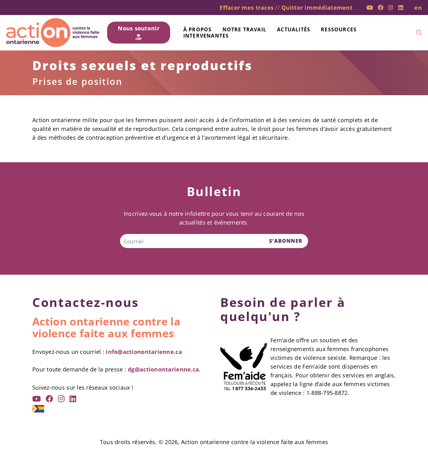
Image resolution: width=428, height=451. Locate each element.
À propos (197, 29)
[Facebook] (381, 7)
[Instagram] (390, 7)
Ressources (339, 29)
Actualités (293, 29)
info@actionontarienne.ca (144, 351)
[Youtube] (370, 7)
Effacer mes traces (247, 7)
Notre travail (244, 29)
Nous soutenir (138, 28)
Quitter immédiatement (316, 7)
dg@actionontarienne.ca (163, 369)
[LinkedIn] (400, 7)
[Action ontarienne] (52, 32)
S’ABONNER (285, 240)
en (418, 7)
